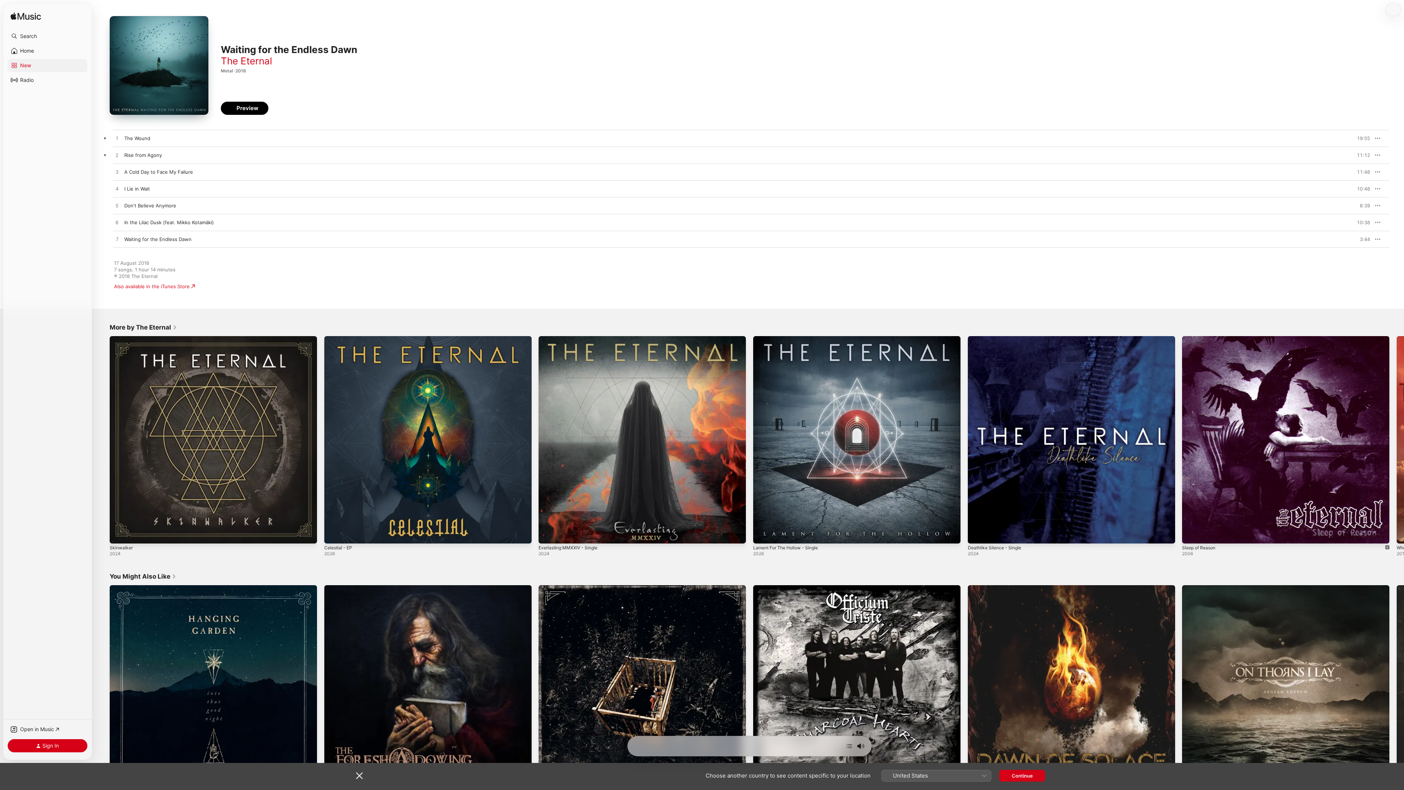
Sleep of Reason (1200, 339)
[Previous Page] (102, 439)
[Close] (359, 775)
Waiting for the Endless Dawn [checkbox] (158, 239)
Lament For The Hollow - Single (789, 339)
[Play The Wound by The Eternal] (117, 138)
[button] (47, 36)
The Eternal (246, 61)
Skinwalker (122, 339)
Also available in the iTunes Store (152, 286)
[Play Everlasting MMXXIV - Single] (547, 534)
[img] (26, 16)
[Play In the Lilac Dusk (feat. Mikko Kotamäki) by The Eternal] (117, 222)
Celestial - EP (339, 339)
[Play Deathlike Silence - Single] (976, 534)
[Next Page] (1397, 439)
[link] (143, 327)
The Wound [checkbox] (137, 138)
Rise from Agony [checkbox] (143, 155)
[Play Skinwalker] (118, 534)
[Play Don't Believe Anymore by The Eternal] (117, 206)
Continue (1022, 776)
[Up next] (849, 746)
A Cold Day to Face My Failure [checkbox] (158, 172)
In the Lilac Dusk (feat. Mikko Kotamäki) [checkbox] (169, 222)
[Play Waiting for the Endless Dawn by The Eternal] (117, 239)
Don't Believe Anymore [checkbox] (150, 205)
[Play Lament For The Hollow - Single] (762, 534)
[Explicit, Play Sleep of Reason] (1191, 534)
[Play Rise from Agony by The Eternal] (117, 155)
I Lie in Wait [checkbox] (137, 189)
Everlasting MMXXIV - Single (571, 339)
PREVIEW (1362, 138)
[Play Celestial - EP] (333, 534)
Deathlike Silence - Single (997, 339)
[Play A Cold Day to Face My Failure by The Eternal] (117, 172)
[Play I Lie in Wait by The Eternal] (117, 189)
